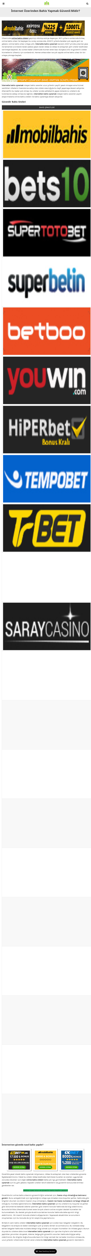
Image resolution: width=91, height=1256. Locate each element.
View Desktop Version (46, 1251)
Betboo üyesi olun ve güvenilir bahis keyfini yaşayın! (45, 1190)
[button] (3, 3)
